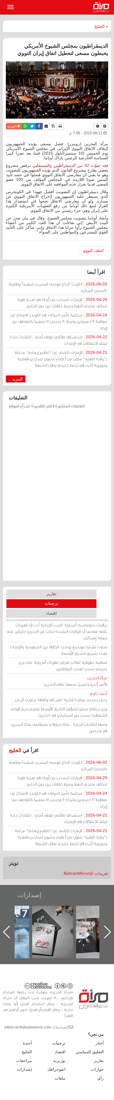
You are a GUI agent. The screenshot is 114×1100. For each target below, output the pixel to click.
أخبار (100, 1043)
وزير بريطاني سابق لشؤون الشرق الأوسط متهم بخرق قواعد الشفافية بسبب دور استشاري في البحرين (58, 712)
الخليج (99, 26)
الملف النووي (93, 250)
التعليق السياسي (90, 1051)
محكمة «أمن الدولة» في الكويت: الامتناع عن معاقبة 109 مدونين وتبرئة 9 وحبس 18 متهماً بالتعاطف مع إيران (58, 321)
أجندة (27, 1043)
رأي (100, 1078)
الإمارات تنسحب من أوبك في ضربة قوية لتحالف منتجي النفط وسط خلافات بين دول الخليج (62, 302)
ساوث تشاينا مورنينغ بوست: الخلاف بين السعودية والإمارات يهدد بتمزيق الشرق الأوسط (58, 650)
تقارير (51, 593)
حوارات (97, 1069)
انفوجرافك (56, 1069)
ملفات (60, 1078)
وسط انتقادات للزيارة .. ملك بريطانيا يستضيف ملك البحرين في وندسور (59, 727)
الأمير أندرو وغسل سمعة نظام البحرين (75, 681)
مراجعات (24, 1060)
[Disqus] (57, 498)
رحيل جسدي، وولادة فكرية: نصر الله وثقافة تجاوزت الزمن (61, 696)
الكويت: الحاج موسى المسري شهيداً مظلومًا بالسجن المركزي (58, 287)
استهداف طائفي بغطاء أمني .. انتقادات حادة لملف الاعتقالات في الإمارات (58, 340)
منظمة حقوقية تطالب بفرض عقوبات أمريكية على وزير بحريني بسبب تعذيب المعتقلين (62, 665)
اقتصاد (51, 613)
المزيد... (16, 379)
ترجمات (51, 603)
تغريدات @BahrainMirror (86, 873)
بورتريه (59, 1060)
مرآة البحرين (102, 7)
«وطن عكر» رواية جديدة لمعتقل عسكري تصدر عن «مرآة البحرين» (52, 923)
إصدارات (29, 895)
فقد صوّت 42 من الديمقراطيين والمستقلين (70, 165)
